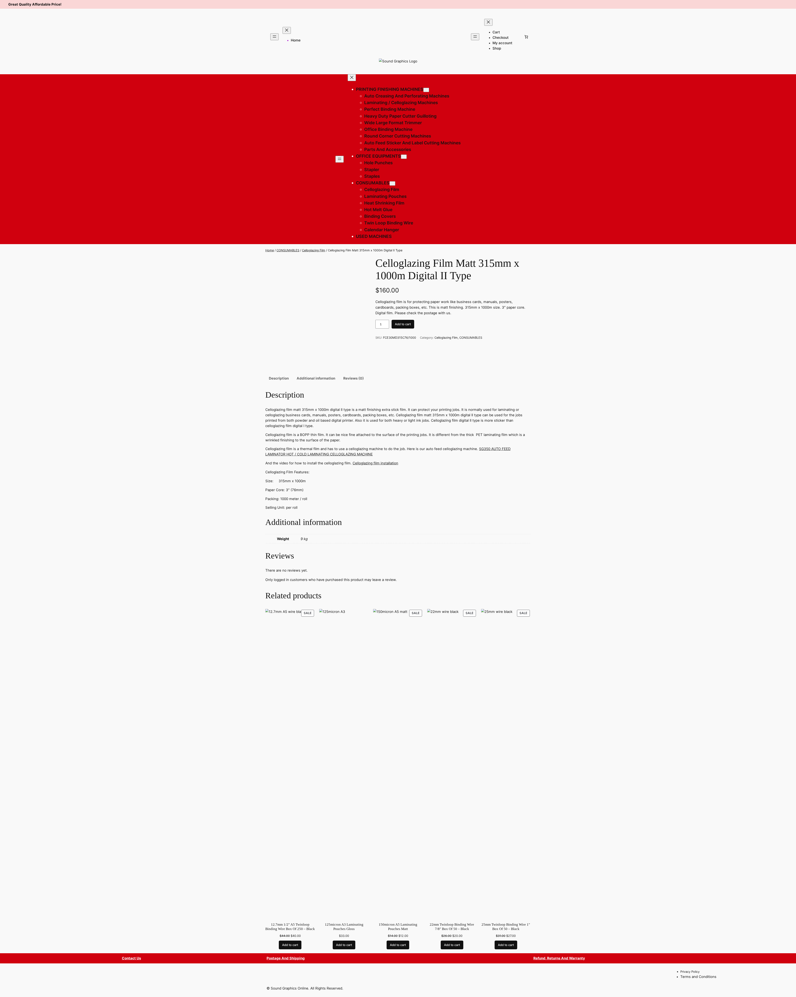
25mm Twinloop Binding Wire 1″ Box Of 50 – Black (506, 927)
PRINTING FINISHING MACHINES (389, 89)
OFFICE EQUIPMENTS (378, 156)
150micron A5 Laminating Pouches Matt (398, 927)
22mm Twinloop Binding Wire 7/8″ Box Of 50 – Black (452, 927)
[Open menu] (274, 36)
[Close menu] (287, 30)
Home (296, 40)
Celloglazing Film (313, 250)
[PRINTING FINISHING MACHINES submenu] (426, 90)
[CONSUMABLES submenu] (392, 183)
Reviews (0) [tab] (353, 378)
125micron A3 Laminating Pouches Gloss (344, 927)
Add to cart (403, 324)
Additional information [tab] (316, 378)
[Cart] (526, 36)
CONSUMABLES (373, 182)
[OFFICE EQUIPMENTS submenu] (404, 157)
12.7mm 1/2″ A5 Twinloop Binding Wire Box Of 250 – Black (290, 927)
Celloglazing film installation (375, 463)
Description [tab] (279, 378)
